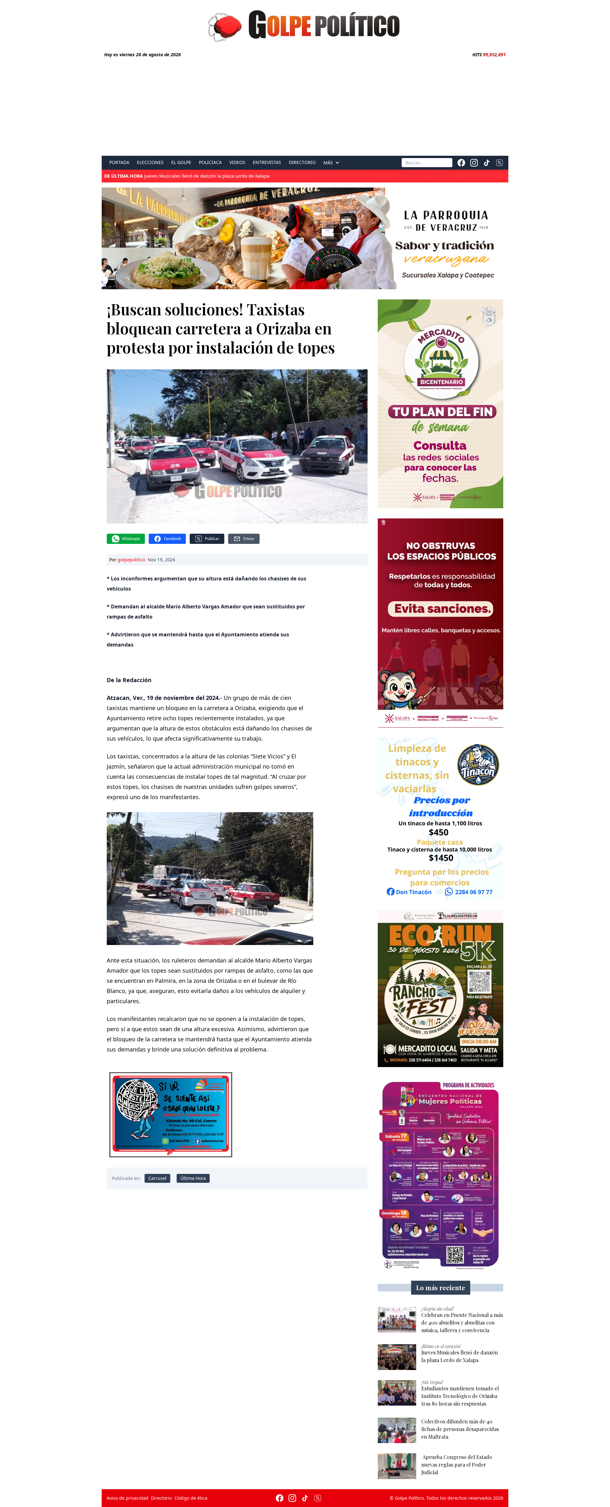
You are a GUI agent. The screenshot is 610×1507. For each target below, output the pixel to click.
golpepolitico (131, 560)
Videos (237, 162)
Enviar (248, 538)
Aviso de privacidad (127, 1498)
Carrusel (157, 1178)
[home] (305, 24)
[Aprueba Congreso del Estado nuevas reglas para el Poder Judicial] (397, 1466)
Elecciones (150, 162)
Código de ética (190, 1498)
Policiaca (210, 162)
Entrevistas (267, 162)
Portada (119, 162)
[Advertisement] (305, 105)
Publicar (212, 538)
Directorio (302, 162)
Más (328, 163)
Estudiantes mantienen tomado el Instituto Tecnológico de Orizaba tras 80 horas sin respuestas (226, 177)
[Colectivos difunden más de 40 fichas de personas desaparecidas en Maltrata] (397, 1430)
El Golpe (181, 162)
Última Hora (193, 1178)
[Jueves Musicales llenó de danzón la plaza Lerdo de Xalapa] (397, 1357)
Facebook (172, 538)
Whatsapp (131, 538)
